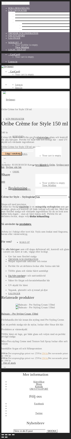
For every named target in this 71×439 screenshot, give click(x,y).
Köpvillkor (38, 381)
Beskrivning (17, 188)
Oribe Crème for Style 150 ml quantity (21, 147)
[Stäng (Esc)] (13, 434)
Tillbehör (28, 28)
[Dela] (9, 434)
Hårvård (20, 13)
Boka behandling (39, 216)
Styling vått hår (14, 167)
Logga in (12, 61)
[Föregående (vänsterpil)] (2, 437)
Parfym (26, 25)
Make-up (27, 31)
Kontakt (39, 386)
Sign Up (18, 87)
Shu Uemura (22, 16)
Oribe (18, 19)
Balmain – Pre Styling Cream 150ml (19, 314)
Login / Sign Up (17, 50)
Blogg (39, 384)
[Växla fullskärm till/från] (6, 434)
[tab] (39, 188)
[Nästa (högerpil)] (6, 437)
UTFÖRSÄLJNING (24, 22)
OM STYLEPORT (39, 389)
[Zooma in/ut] (2, 434)
